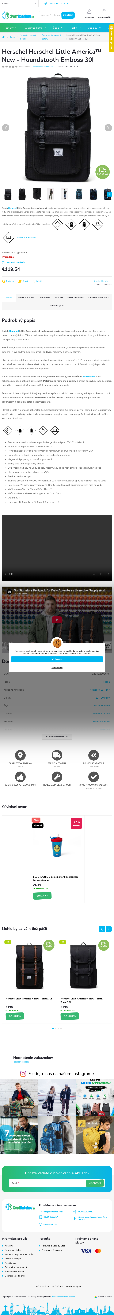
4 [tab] (61, 1028)
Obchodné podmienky (15, 1275)
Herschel (12, 208)
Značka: (101, 281)
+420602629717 (85, 1211)
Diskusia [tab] (59, 298)
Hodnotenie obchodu (14, 1271)
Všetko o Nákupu (13, 1258)
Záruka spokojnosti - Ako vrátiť (19, 1254)
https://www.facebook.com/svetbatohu (92, 1218)
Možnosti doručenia (16, 262)
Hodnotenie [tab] (44, 298)
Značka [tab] (76, 298)
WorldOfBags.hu (73, 1286)
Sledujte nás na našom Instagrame (61, 1074)
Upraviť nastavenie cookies (63, 1296)
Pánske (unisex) (101, 721)
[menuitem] (11, 28)
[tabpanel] (57, 859)
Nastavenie (57, 667)
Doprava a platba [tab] (27, 298)
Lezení (106, 713)
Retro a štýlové (102, 705)
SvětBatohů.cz (42, 1286)
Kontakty (6, 3)
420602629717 (50, 1217)
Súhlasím (58, 659)
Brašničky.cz (57, 1286)
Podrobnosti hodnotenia (43, 67)
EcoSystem (89, 376)
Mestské (97, 713)
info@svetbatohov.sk (53, 1211)
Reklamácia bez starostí (16, 1267)
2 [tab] (55, 1028)
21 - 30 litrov (103, 697)
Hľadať (68, 15)
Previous (102, 929)
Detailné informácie (25, 237)
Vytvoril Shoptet (105, 1296)
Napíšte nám (10, 1263)
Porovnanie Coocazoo (52, 1250)
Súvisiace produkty (97, 298)
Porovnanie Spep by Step (53, 1246)
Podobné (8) (55, 306)
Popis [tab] (9, 298)
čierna (106, 681)
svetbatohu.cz (50, 1224)
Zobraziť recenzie (21, 1062)
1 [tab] (53, 1028)
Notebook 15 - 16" (100, 689)
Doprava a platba (12, 1250)
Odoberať (95, 1183)
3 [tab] (58, 1028)
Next (109, 929)
